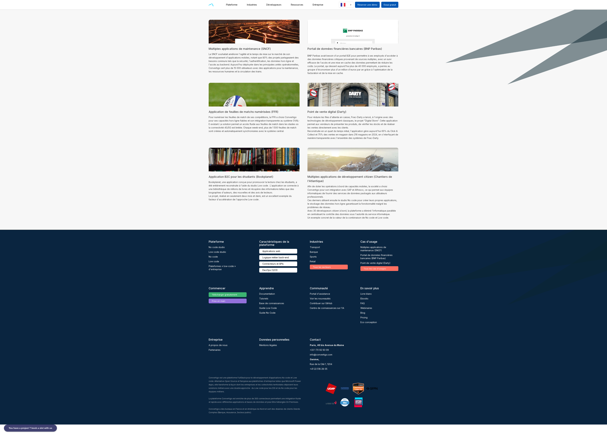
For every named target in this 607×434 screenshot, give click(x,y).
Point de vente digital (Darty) (375, 263)
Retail (313, 261)
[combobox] (346, 5)
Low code (214, 261)
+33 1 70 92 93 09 (319, 350)
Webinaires (366, 308)
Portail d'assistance (320, 293)
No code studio (217, 247)
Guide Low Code (268, 308)
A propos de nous (218, 345)
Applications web (271, 251)
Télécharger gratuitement (224, 294)
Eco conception (368, 322)
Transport (315, 247)
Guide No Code (267, 312)
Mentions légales (268, 345)
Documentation (267, 293)
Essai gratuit (390, 4)
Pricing (364, 317)
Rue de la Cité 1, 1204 (321, 364)
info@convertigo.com (321, 354)
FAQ (362, 303)
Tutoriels (263, 298)
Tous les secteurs (322, 267)
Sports (313, 256)
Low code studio (217, 252)
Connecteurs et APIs (273, 263)
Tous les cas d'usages (375, 268)
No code (213, 256)
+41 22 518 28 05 (318, 368)
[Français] (346, 5)
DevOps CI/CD (270, 270)
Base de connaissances (271, 303)
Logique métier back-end (275, 257)
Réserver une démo (367, 4)
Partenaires (215, 350)
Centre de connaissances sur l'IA (327, 308)
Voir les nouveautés (320, 298)
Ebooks (364, 298)
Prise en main (218, 301)
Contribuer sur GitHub (321, 303)
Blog (362, 312)
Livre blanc (366, 293)
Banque (314, 252)
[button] (233, 4)
